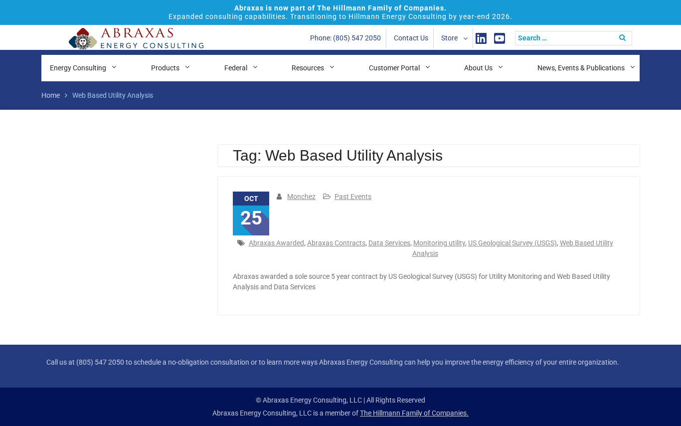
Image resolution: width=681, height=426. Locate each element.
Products (165, 68)
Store (449, 38)
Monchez (301, 197)
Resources (308, 68)
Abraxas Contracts (336, 243)
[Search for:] (576, 38)
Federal (235, 68)
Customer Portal (394, 68)
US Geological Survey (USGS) (512, 243)
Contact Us (411, 38)
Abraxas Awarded (276, 243)
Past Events (353, 197)
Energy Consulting (78, 68)
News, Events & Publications (581, 68)
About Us (478, 68)
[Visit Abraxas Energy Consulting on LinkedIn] (481, 38)
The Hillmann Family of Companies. (414, 413)
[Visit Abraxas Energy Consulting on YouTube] (499, 38)
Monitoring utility (439, 243)
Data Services (389, 243)
